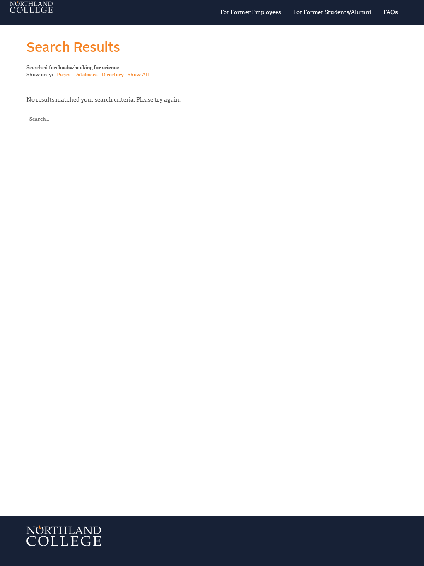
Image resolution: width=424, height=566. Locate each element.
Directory (112, 74)
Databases (86, 74)
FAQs (390, 12)
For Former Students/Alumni (332, 12)
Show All (138, 74)
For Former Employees (250, 12)
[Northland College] (73, 7)
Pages (63, 74)
